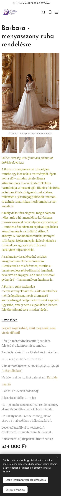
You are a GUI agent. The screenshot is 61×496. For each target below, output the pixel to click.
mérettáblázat (12, 370)
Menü (56, 12)
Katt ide (52, 377)
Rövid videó (9, 320)
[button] (43, 12)
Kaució (6, 384)
